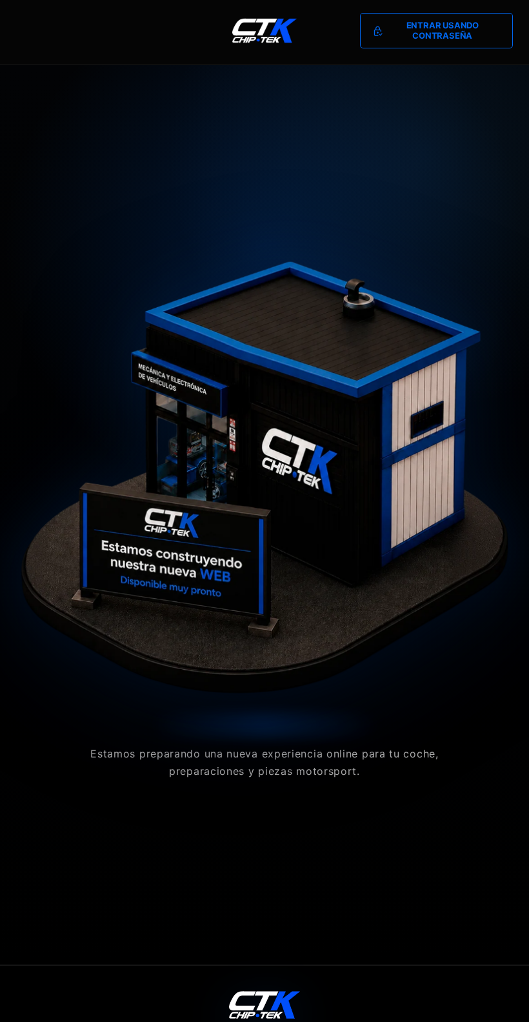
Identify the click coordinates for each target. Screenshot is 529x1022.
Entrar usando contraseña (442, 30)
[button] (436, 30)
